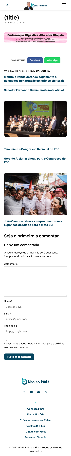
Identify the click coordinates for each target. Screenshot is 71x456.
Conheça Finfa (35, 408)
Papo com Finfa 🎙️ (35, 437)
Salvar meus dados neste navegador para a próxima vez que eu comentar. (34, 345)
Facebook (35, 60)
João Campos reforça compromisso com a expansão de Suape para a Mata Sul (33, 223)
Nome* (8, 301)
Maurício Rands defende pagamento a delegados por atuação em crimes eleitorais (34, 78)
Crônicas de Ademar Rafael (35, 420)
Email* (8, 313)
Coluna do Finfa (35, 425)
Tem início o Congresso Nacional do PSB (31, 149)
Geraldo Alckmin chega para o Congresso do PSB (35, 160)
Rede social (11, 325)
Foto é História (35, 414)
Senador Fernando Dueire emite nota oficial (34, 90)
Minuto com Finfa (35, 431)
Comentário (11, 263)
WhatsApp (52, 60)
